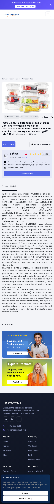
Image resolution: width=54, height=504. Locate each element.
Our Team (32, 446)
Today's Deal (14, 79)
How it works (33, 450)
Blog (5, 455)
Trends (6, 446)
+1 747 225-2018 (14, 426)
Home (4, 79)
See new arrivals (24, 6)
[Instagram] (12, 419)
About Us (32, 441)
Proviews (7, 450)
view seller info (27, 173)
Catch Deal (8, 144)
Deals (5, 441)
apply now (17, 353)
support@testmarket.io (16, 430)
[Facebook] (18, 419)
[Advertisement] (27, 49)
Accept (25, 493)
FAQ (30, 455)
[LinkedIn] (5, 419)
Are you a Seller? (35, 471)
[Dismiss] (51, 5)
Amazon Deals (28, 79)
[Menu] (48, 14)
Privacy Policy (25, 498)
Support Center (10, 471)
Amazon (24, 157)
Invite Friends (34, 459)
